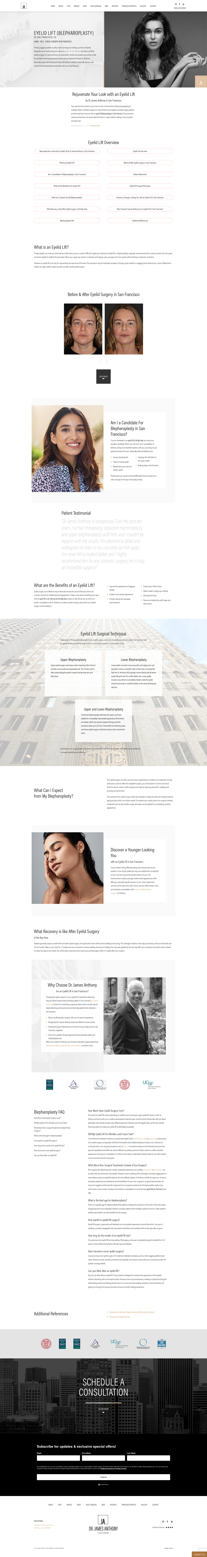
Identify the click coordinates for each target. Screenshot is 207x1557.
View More (103, 376)
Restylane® (158, 1169)
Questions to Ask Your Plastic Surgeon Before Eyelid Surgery (132, 1311)
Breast (76, 6)
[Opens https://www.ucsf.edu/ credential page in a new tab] (152, 1084)
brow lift (143, 1138)
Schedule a (103, 1386)
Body (85, 6)
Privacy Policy (168, 1548)
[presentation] (100, 361)
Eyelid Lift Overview (140, 151)
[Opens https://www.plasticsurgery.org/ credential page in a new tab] (100, 1084)
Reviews (115, 6)
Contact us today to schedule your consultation (64, 1045)
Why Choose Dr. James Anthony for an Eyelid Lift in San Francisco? (140, 208)
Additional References (140, 220)
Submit (103, 1477)
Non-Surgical (96, 6)
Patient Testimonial (140, 174)
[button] (176, 4)
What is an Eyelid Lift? (67, 162)
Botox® (125, 1146)
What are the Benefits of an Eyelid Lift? (67, 185)
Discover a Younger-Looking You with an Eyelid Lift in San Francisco (140, 197)
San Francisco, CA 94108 (42, 1527)
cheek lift (152, 1138)
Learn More (103, 1409)
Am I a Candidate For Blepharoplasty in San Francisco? (67, 174)
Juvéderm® (148, 1169)
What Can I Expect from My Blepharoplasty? (67, 197)
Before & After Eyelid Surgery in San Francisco (140, 162)
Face (68, 6)
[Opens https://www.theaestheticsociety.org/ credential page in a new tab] (73, 1084)
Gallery (143, 6)
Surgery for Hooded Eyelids (119, 1316)
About (61, 6)
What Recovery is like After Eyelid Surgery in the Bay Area (67, 208)
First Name (86, 1453)
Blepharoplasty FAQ (67, 220)
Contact (153, 6)
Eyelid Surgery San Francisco (58, 41)
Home (53, 6)
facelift (136, 1138)
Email (39, 1453)
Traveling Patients (129, 6)
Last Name (131, 1453)
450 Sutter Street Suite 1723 (43, 1525)
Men (106, 6)
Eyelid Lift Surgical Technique (140, 185)
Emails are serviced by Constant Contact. (114, 1468)
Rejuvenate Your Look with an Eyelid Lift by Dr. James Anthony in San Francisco (67, 151)
